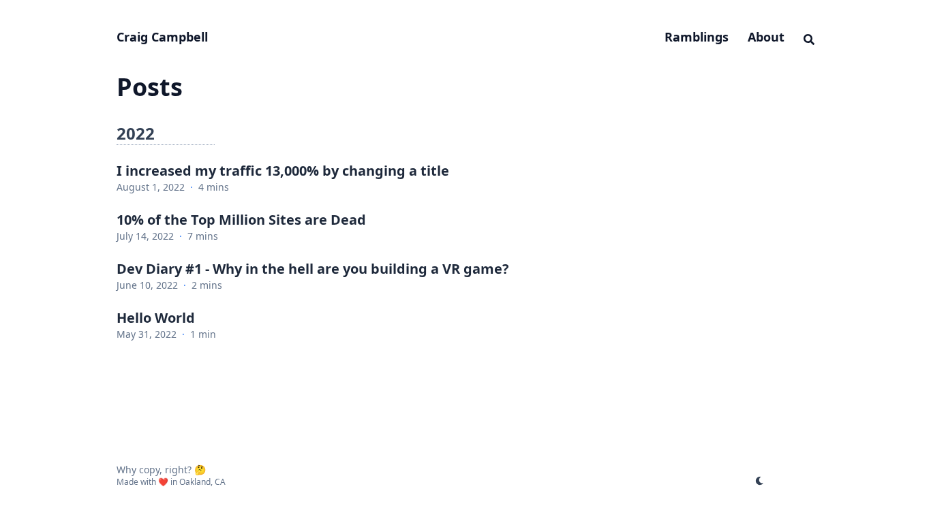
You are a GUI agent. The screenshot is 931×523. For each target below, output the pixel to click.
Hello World (156, 317)
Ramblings (697, 37)
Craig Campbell (162, 37)
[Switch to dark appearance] (760, 479)
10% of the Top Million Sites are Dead (241, 219)
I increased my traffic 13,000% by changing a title (283, 170)
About (766, 37)
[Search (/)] (809, 37)
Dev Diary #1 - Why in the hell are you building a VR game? (313, 268)
